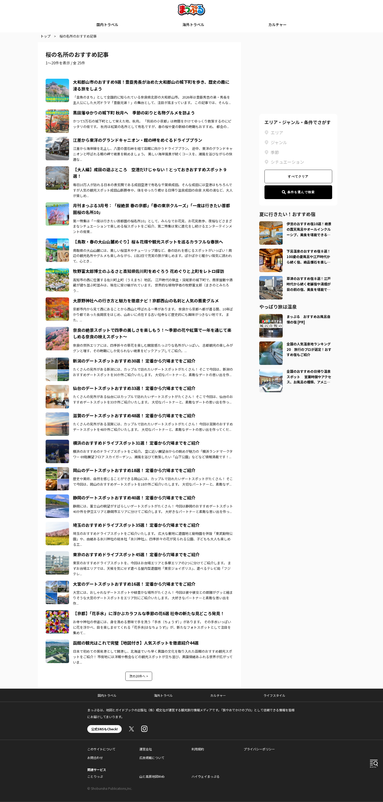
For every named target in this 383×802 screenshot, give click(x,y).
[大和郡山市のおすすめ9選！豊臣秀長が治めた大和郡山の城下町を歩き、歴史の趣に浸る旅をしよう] (57, 82)
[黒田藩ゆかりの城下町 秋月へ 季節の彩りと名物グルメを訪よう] (57, 112)
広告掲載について (151, 757)
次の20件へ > (138, 676)
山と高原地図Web (152, 776)
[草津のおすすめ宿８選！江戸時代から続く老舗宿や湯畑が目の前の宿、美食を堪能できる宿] (271, 279)
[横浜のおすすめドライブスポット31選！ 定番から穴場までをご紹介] (57, 443)
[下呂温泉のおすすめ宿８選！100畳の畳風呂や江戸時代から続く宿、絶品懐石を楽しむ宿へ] (271, 252)
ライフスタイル (274, 695)
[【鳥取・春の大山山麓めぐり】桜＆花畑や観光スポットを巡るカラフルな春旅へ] (57, 241)
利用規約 (197, 749)
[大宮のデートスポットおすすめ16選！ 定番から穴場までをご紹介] (57, 584)
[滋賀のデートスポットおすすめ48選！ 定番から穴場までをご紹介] (57, 415)
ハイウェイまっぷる (205, 776)
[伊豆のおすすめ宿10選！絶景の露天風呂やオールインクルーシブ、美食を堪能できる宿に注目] (271, 224)
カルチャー (277, 24)
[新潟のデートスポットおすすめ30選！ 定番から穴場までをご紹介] (57, 361)
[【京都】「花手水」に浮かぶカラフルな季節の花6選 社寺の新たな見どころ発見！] (57, 613)
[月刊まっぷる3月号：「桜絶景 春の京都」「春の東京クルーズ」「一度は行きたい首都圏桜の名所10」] (57, 205)
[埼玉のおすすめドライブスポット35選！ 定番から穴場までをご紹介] (57, 525)
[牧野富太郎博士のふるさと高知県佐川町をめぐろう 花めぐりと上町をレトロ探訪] (57, 271)
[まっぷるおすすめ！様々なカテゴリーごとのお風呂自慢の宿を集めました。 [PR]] (271, 317)
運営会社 (145, 749)
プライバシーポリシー (259, 749)
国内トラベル (107, 24)
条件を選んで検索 (301, 192)
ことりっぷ (95, 776)
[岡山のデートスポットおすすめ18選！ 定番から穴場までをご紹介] (57, 470)
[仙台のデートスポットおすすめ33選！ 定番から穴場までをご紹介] (57, 388)
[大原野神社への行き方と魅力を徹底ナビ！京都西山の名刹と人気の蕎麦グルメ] (57, 300)
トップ (45, 36)
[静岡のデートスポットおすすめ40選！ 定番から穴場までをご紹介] (57, 497)
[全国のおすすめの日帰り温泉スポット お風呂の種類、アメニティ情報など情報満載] (271, 372)
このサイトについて (101, 749)
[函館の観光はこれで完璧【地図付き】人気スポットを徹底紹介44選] (57, 643)
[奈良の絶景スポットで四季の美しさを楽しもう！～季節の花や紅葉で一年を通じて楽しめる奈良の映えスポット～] (57, 330)
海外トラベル (193, 24)
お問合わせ (95, 757)
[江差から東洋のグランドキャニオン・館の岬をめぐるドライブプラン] (57, 140)
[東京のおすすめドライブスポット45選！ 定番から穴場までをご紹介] (57, 554)
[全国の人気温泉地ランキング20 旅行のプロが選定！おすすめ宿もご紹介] (271, 344)
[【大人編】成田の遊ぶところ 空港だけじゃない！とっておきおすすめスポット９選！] (57, 169)
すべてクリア (298, 176)
